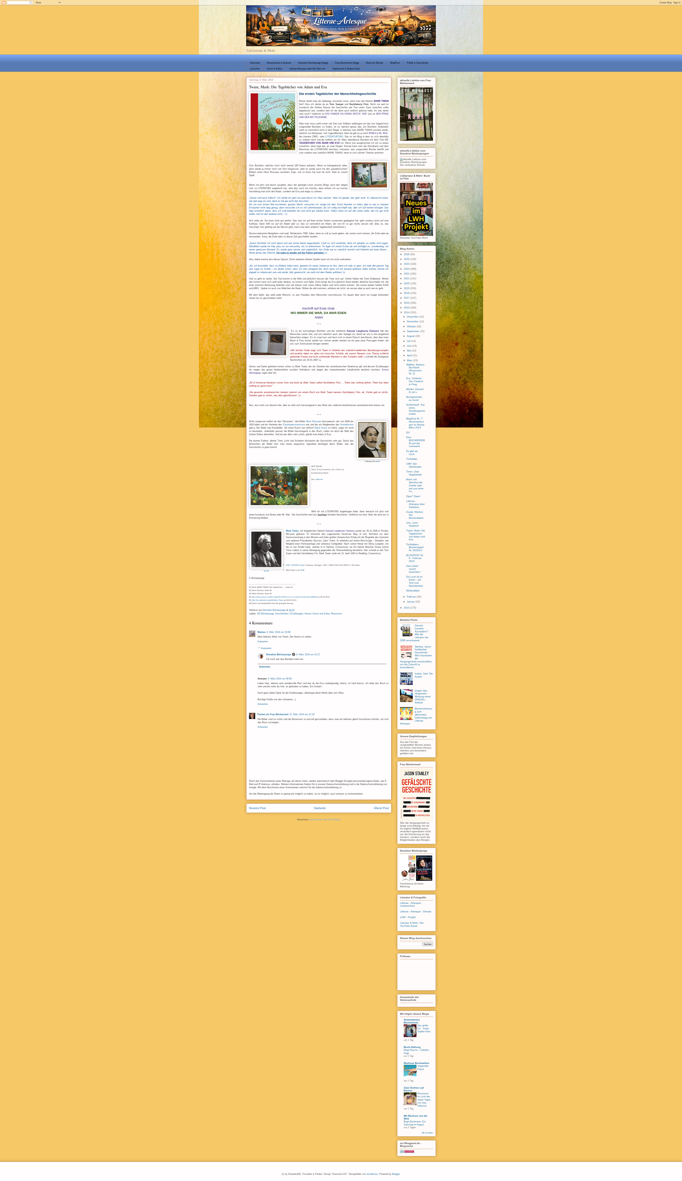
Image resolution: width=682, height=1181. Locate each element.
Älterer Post (381, 808)
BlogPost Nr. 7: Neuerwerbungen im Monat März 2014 (415, 423)
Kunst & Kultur (274, 68)
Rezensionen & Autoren (279, 62)
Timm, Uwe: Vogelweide (414, 473)
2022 (407, 273)
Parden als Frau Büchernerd (273, 714)
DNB (288, 565)
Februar (412, 596)
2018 (407, 293)
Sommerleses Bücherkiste (412, 1021)
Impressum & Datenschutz (346, 68)
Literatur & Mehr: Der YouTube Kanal (412, 924)
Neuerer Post (257, 808)
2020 (407, 283)
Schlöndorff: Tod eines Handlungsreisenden (415, 409)
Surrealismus (347, 424)
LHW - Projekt (408, 917)
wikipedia (319, 479)
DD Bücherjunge (265, 613)
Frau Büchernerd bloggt (347, 62)
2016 (407, 302)
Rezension (336, 613)
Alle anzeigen (427, 1133)
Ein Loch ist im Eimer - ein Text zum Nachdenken (414, 581)
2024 (407, 263)
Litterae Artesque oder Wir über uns (307, 68)
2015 (407, 307)
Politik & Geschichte (417, 62)
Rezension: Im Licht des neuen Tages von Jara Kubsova (424, 1099)
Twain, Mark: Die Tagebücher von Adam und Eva (415, 535)
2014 (407, 312)
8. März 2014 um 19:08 (278, 632)
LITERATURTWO (334, 136)
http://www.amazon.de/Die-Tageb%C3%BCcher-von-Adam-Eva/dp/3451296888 (284, 597)
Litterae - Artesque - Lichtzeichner (411, 904)
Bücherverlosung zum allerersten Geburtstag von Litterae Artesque (416, 716)
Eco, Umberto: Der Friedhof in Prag (414, 381)
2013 (407, 607)
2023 (407, 268)
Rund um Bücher (374, 62)
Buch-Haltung (412, 1047)
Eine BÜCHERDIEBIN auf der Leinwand (415, 442)
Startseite (255, 62)
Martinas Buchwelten (416, 1063)
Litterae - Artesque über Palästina (415, 504)
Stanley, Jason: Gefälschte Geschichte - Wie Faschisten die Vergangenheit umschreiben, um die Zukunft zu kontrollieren (416, 657)
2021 (407, 278)
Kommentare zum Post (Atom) (325, 819)
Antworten (263, 641)
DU (408, 432)
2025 (407, 259)
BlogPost (395, 62)
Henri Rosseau (313, 421)
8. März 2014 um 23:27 (308, 654)
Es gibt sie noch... (412, 453)
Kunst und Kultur (321, 613)
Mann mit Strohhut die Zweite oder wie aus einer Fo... (415, 485)
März (410, 360)
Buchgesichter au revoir (414, 398)
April (410, 355)
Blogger (396, 1174)
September (413, 331)
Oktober (412, 326)
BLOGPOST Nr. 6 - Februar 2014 (415, 558)
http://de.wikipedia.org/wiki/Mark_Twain (267, 600)
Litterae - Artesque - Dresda (415, 911)
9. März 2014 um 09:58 (280, 678)
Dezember (413, 316)
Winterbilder (413, 590)
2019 (407, 288)
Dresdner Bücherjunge (278, 654)
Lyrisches (255, 68)
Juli (409, 341)
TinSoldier (411, 459)
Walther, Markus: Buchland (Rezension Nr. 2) (415, 369)
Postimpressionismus (294, 424)
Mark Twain (292, 530)
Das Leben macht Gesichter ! (413, 568)
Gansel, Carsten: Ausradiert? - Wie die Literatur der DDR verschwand (414, 633)
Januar (411, 601)
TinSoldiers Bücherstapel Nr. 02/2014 (415, 547)
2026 (407, 254)
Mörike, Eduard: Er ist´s (415, 391)
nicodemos (372, 1174)
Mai (409, 350)
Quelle (266, 571)
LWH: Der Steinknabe (413, 465)
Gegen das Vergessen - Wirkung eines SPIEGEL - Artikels (423, 696)
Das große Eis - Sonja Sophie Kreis (424, 1028)
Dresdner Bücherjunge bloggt (313, 62)
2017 (407, 297)
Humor (308, 613)
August (411, 336)
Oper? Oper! (413, 496)
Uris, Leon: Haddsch (412, 524)
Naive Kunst (321, 427)
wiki (377, 461)
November (413, 321)
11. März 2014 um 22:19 (301, 714)
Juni (409, 345)
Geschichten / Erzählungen (289, 613)
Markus (262, 632)
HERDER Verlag (297, 565)
